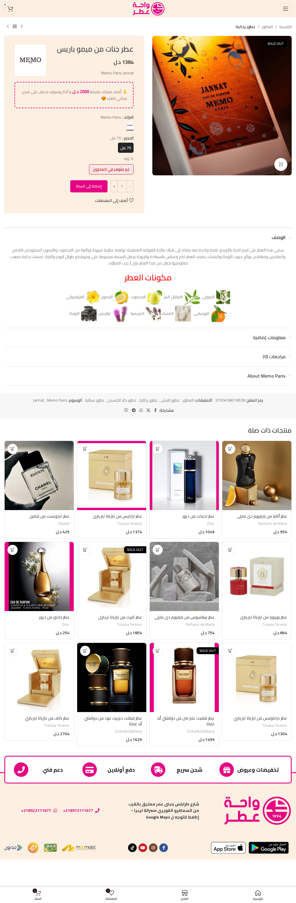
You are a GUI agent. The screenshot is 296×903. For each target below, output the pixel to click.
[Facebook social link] (155, 410)
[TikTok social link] (132, 847)
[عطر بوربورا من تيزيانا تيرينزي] (256, 576)
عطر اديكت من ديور (198, 516)
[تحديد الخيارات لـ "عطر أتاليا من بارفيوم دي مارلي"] (230, 449)
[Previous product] (21, 26)
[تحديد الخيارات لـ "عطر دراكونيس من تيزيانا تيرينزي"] (230, 651)
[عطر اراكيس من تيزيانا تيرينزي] (111, 475)
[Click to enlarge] (280, 164)
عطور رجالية (246, 26)
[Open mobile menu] (286, 8)
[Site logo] (148, 8)
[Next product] (7, 26)
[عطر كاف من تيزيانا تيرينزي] (39, 677)
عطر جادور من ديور (54, 617)
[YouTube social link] (142, 847)
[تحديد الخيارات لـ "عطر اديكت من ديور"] (158, 449)
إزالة (126, 159)
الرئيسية (285, 26)
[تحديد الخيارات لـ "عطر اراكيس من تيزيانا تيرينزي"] (85, 449)
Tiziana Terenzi (129, 523)
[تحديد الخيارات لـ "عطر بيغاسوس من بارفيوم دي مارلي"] (158, 550)
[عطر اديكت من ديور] (184, 475)
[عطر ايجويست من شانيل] (39, 475)
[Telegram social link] (134, 410)
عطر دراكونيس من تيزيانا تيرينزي (260, 718)
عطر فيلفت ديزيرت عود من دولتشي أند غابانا (113, 721)
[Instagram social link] (153, 847)
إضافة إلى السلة (89, 186)
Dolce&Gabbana (200, 731)
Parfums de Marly (272, 523)
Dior (210, 523)
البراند (129, 117)
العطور (267, 26)
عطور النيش (170, 400)
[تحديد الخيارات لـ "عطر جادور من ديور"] (13, 550)
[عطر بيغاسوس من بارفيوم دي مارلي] (184, 576)
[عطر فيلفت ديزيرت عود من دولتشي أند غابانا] (111, 677)
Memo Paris (57, 400)
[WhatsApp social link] (141, 410)
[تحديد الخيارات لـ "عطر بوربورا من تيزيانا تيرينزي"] (230, 550)
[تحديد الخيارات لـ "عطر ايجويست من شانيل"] (13, 449)
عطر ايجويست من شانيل (49, 516)
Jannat (38, 400)
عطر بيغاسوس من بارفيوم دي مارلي (184, 617)
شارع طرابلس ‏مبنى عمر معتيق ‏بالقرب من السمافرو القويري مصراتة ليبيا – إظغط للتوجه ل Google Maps (163, 810)
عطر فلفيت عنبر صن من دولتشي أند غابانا (185, 721)
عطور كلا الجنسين (122, 400)
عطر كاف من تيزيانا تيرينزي (47, 718)
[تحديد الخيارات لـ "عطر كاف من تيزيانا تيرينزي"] (13, 651)
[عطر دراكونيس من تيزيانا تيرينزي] (256, 677)
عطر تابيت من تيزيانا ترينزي (120, 617)
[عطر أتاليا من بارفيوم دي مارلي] (256, 475)
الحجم (129, 138)
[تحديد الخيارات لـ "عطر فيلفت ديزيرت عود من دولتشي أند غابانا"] (85, 651)
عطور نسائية (95, 400)
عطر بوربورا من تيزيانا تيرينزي (263, 617)
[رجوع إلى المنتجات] (14, 26)
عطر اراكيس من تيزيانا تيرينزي (117, 516)
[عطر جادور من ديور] (39, 576)
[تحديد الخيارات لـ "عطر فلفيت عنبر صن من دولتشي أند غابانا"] (158, 651)
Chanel (63, 523)
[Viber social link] (126, 410)
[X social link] (148, 410)
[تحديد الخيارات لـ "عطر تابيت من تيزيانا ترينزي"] (85, 550)
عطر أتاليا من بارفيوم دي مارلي (262, 516)
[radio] (130, 125)
